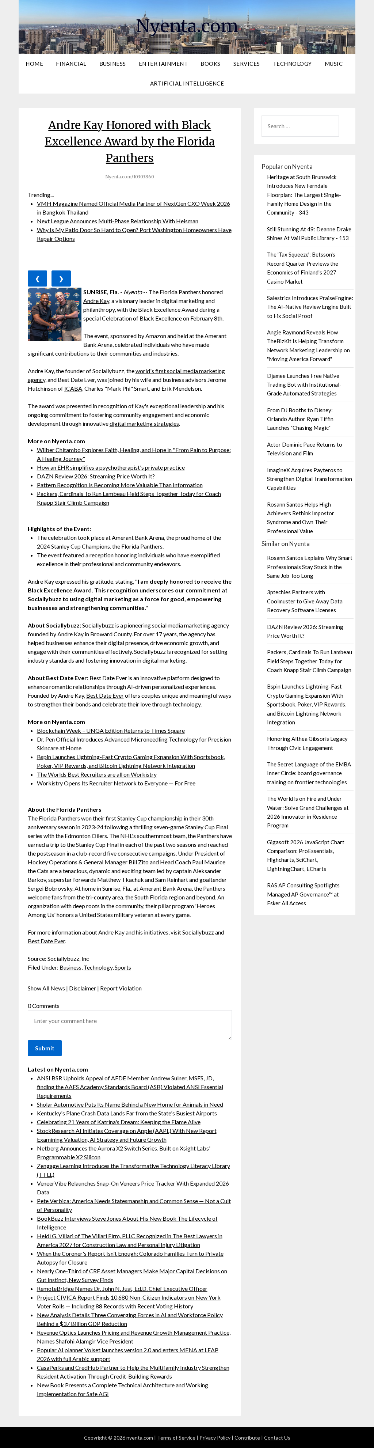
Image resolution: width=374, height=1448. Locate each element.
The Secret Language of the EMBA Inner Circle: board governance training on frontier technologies (309, 773)
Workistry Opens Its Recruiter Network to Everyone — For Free (116, 783)
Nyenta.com (187, 26)
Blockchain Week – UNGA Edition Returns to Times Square (111, 730)
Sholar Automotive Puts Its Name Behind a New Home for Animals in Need (130, 1104)
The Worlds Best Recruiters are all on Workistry (97, 774)
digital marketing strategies (144, 423)
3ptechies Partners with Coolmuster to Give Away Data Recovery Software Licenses (305, 601)
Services (246, 63)
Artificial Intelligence (187, 83)
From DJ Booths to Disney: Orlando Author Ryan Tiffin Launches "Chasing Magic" (300, 419)
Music (334, 63)
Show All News (46, 988)
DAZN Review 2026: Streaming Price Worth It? (96, 476)
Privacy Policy (214, 1437)
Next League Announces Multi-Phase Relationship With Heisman (117, 220)
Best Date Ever (105, 695)
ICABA (73, 388)
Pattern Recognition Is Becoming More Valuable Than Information (120, 484)
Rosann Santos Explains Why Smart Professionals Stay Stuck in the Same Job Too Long (309, 566)
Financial (71, 63)
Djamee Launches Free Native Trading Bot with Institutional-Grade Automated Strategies (304, 384)
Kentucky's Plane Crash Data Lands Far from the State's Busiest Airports (127, 1113)
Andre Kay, (96, 300)
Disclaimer (82, 988)
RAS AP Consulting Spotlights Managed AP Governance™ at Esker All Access (303, 894)
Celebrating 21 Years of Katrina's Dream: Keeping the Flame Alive (119, 1121)
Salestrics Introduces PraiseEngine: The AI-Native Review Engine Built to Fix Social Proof (310, 307)
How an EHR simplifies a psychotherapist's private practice (111, 467)
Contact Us (277, 1437)
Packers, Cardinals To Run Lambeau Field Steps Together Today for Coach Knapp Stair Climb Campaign (309, 661)
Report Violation (121, 988)
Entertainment (163, 63)
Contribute (247, 1437)
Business (112, 63)
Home (34, 63)
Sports (123, 967)
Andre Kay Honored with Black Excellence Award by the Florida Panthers (130, 141)
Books (211, 63)
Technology (292, 63)
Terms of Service (176, 1437)
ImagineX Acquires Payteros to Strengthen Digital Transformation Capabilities (309, 479)
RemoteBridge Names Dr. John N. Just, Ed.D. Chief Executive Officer (122, 1288)
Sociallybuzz (198, 932)
